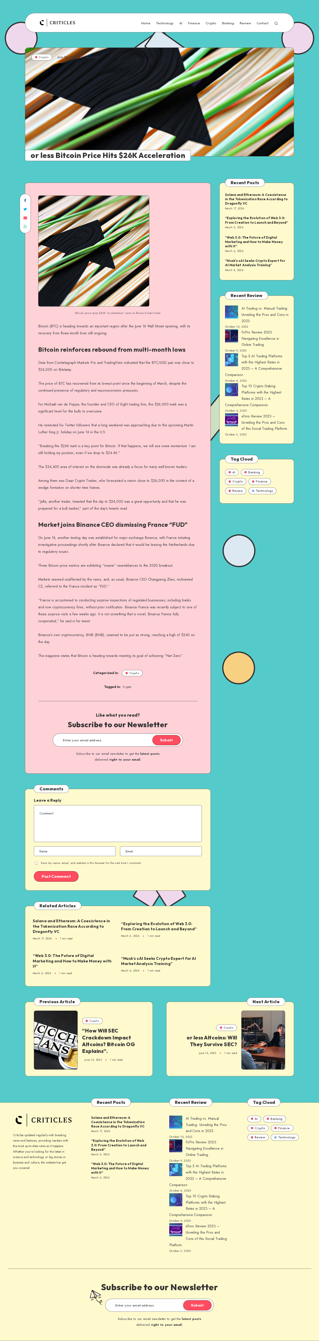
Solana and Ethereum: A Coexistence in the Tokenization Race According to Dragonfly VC (71, 926)
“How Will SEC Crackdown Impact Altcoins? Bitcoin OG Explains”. (108, 1040)
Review (245, 23)
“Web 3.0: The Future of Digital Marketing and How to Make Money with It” (72, 961)
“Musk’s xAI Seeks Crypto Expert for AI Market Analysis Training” (158, 961)
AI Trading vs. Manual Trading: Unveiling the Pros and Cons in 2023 (265, 314)
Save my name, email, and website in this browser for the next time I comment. (91, 863)
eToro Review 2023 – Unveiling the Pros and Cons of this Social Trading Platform (264, 422)
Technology (165, 23)
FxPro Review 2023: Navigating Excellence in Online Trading (260, 338)
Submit (166, 740)
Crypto (211, 23)
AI (181, 23)
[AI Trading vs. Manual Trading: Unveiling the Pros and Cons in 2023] (231, 313)
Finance (194, 23)
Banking (228, 23)
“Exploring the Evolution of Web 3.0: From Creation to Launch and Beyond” (159, 926)
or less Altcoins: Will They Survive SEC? (212, 1040)
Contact (263, 23)
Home (145, 23)
